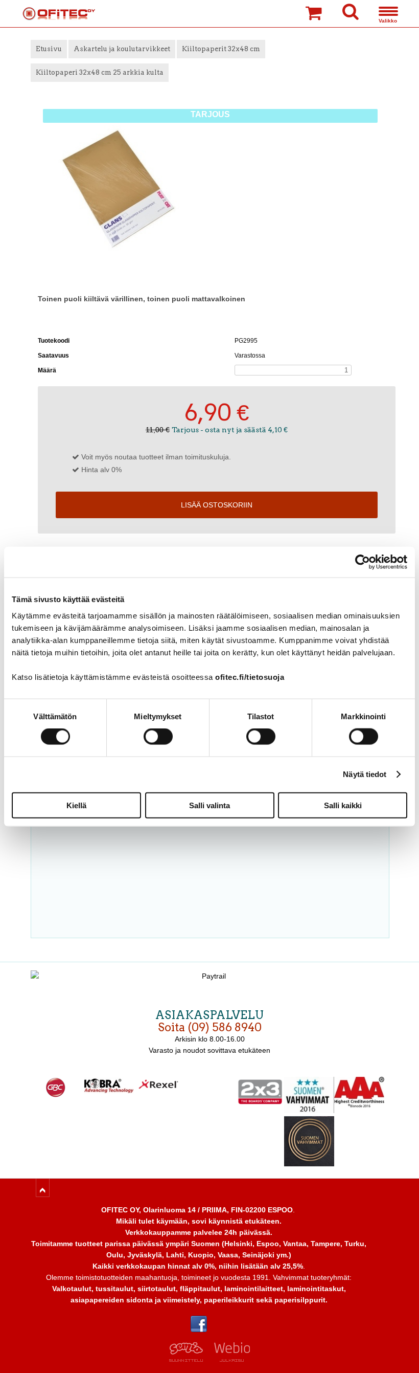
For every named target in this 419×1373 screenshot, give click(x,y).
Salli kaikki (343, 805)
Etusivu (49, 49)
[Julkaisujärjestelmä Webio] (230, 1359)
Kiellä (76, 805)
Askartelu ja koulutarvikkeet (122, 49)
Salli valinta (209, 805)
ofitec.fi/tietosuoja (249, 676)
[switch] (158, 736)
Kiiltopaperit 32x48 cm (221, 49)
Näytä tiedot (364, 774)
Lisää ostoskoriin (216, 505)
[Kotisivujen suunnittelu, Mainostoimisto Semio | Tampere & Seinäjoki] (189, 1359)
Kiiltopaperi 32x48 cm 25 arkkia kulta (100, 72)
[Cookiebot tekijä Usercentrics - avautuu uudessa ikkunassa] (362, 562)
